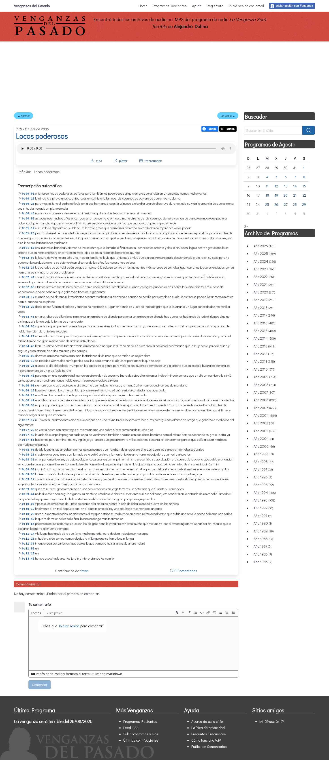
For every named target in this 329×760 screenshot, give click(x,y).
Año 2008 (265, 384)
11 (267, 186)
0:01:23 (28, 233)
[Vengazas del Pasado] (49, 34)
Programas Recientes (170, 5)
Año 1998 (264, 461)
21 (295, 195)
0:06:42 (28, 400)
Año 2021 (264, 284)
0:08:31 (28, 459)
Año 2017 (264, 315)
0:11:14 (28, 534)
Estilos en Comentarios (209, 746)
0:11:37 (28, 543)
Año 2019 (264, 299)
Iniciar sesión (69, 625)
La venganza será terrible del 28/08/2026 (53, 721)
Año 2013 (264, 346)
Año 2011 (264, 361)
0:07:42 (28, 435)
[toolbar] (205, 612)
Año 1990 (263, 523)
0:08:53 (28, 469)
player (123, 161)
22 (304, 195)
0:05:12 (28, 361)
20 (286, 195)
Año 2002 (265, 430)
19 (276, 195)
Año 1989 (264, 531)
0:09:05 (28, 474)
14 (295, 186)
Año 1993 (264, 500)
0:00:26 (28, 204)
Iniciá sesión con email (246, 5)
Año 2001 (264, 438)
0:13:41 (28, 558)
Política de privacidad (208, 727)
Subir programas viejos (140, 734)
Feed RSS (131, 727)
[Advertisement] (164, 75)
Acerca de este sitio (207, 721)
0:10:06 (28, 504)
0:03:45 (28, 317)
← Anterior (23, 115)
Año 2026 (264, 245)
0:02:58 (28, 287)
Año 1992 (263, 508)
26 (276, 204)
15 (304, 186)
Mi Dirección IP (271, 721)
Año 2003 (265, 423)
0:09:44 (28, 494)
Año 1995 (264, 484)
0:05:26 (28, 366)
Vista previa (54, 613)
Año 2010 (264, 369)
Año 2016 (265, 323)
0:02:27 (28, 267)
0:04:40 (28, 346)
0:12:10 (28, 553)
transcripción (153, 161)
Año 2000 (264, 446)
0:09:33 (28, 489)
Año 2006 (265, 399)
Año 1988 (263, 538)
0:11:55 (28, 548)
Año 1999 (264, 454)
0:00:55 (28, 218)
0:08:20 (28, 454)
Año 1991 (263, 515)
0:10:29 (28, 514)
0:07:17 (28, 420)
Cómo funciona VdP (206, 740)
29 (304, 204)
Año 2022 (264, 276)
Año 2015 (265, 330)
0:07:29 (28, 430)
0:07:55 (28, 440)
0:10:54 (28, 524)
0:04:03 (28, 326)
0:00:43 (28, 213)
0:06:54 (28, 405)
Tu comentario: (39, 604)
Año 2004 (265, 415)
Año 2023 (265, 269)
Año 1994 (265, 492)
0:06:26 (28, 395)
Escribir (36, 613)
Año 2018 (264, 307)
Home (143, 5)
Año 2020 (264, 292)
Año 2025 (265, 253)
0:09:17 (28, 479)
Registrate (215, 5)
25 (267, 204)
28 (295, 204)
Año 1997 (263, 469)
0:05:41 (28, 376)
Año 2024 (265, 261)
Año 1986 (263, 554)
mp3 (99, 161)
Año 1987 (263, 546)
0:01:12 (28, 228)
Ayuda (196, 5)
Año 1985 (263, 561)
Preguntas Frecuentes (208, 734)
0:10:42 (28, 519)
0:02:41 (28, 277)
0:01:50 (28, 248)
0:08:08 (28, 450)
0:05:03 (28, 356)
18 (267, 195)
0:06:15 (28, 390)
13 (285, 186)
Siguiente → (228, 115)
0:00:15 (28, 198)
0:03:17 (28, 297)
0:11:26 (28, 539)
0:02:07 (28, 258)
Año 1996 (263, 477)
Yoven (84, 570)
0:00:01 (28, 193)
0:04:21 (28, 336)
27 (285, 204)
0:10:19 (28, 509)
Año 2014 (265, 338)
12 (276, 186)
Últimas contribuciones (140, 740)
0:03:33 (28, 307)
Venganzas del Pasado (32, 5)
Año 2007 (265, 392)
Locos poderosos (42, 135)
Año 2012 (264, 353)
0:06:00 (28, 385)
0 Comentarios (185, 570)
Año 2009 (265, 376)
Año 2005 (265, 407)
